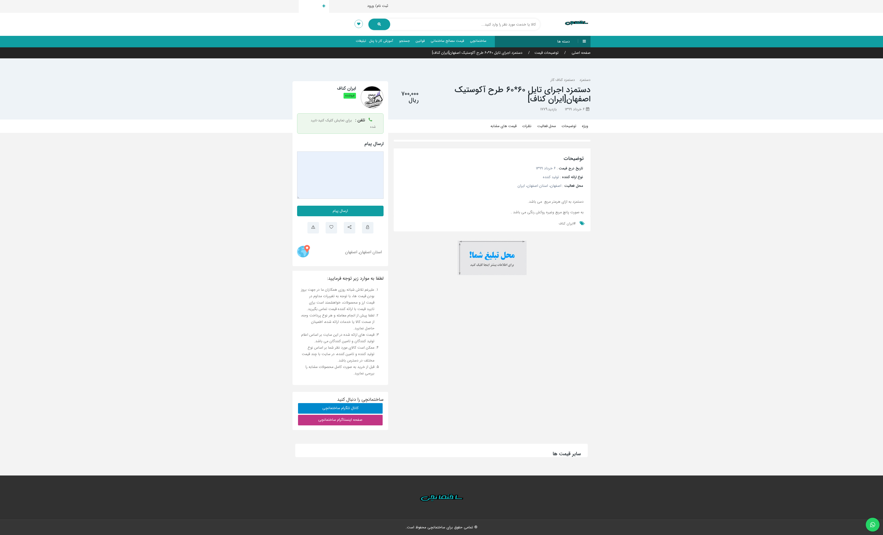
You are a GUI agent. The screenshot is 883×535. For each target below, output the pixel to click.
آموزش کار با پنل (381, 41)
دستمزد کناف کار (562, 80)
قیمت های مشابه (503, 126)
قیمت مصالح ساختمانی (447, 41)
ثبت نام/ (381, 6)
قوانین (420, 41)
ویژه (585, 126)
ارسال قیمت (311, 6)
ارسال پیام (340, 211)
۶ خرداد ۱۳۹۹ (575, 109)
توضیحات (569, 126)
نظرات (526, 126)
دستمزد (585, 80)
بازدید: (548, 109)
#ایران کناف (567, 223)
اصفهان (351, 252)
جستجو (404, 41)
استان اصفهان (370, 252)
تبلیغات (361, 41)
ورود (370, 6)
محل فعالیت (546, 126)
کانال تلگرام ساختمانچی (340, 408)
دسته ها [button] (563, 41)
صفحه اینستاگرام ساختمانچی (340, 420)
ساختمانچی (478, 41)
